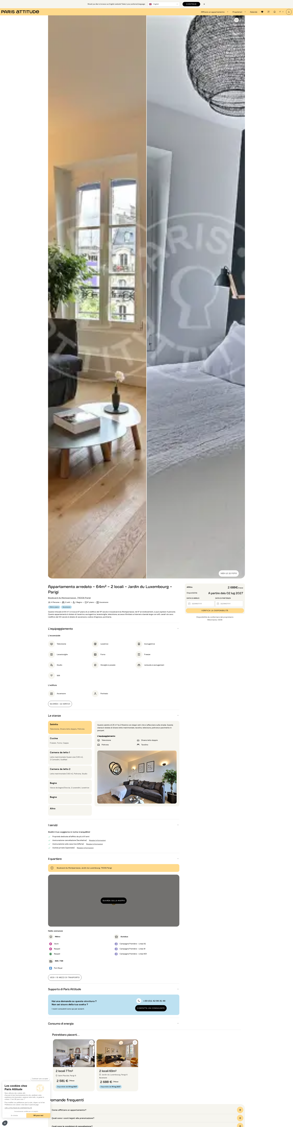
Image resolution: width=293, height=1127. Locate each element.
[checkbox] (236, 20)
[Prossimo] (241, 297)
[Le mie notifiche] (274, 12)
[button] (5, 1123)
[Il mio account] (289, 12)
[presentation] (215, 11)
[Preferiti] (262, 12)
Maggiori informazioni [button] (97, 840)
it (280, 12)
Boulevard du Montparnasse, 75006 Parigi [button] (69, 597)
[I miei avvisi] (268, 12)
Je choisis (14, 1115)
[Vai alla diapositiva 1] (72, 1062)
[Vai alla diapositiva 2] (75, 1062)
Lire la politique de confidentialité (18, 1108)
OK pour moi (38, 1115)
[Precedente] (52, 297)
